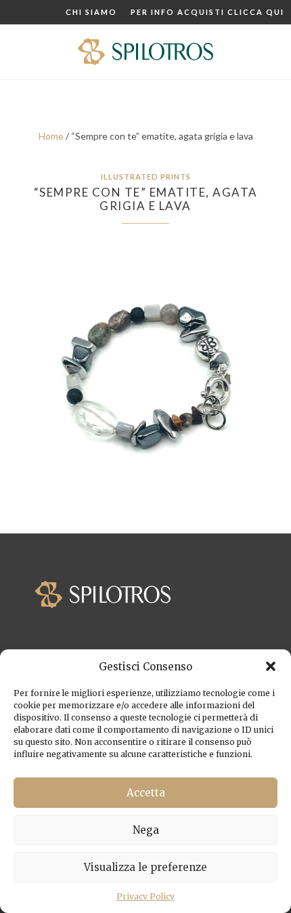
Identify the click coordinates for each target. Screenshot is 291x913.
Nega (146, 830)
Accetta (146, 792)
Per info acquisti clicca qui (207, 11)
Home (51, 136)
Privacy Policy (145, 896)
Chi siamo (91, 11)
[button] (270, 666)
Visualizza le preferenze (145, 867)
